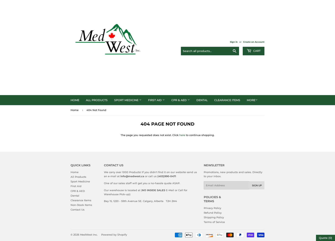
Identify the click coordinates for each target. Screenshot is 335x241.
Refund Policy (213, 212)
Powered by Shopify (114, 234)
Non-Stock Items (81, 204)
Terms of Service (214, 222)
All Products (97, 100)
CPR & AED (179, 100)
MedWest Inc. (89, 234)
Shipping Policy (214, 217)
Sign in (234, 42)
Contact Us (78, 209)
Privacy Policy (212, 208)
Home (75, 100)
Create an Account (253, 42)
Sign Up (257, 185)
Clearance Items (227, 100)
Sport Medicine (126, 100)
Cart (256, 51)
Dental (202, 100)
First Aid (155, 100)
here (182, 135)
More (251, 100)
